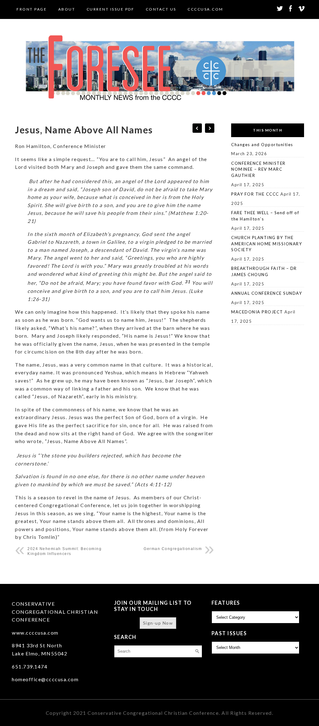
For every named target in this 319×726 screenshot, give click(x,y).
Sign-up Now (158, 623)
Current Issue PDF (111, 9)
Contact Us (161, 9)
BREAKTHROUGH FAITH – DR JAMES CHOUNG (264, 271)
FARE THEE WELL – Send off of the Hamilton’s (265, 215)
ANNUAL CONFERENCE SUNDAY (266, 293)
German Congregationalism (173, 549)
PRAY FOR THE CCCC (255, 194)
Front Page (32, 9)
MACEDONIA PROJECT (257, 311)
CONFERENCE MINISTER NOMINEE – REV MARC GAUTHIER (258, 169)
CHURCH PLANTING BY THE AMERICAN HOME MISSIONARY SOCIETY (266, 243)
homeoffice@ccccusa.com (45, 679)
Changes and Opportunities (262, 144)
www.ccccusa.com (35, 633)
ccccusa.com (205, 9)
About (66, 9)
